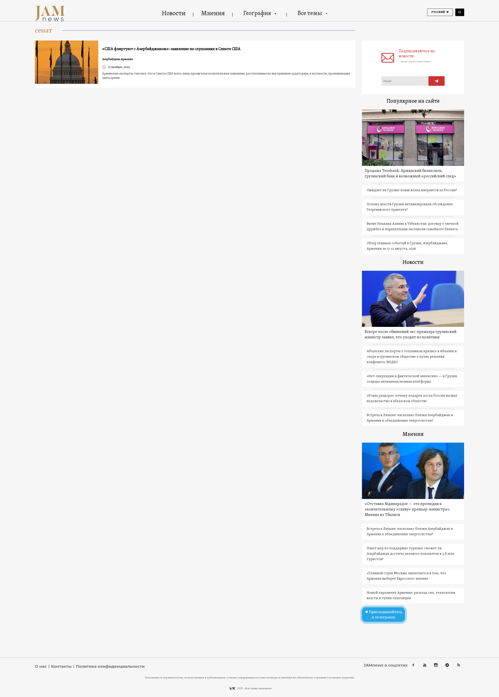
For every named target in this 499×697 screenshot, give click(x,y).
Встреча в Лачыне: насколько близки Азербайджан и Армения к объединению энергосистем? (410, 418)
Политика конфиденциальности (110, 666)
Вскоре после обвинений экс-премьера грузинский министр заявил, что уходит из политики (411, 334)
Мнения (213, 14)
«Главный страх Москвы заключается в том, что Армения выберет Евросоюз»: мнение (406, 576)
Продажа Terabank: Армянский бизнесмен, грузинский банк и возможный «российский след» (410, 173)
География (257, 13)
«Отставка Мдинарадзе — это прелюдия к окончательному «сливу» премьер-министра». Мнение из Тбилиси (407, 509)
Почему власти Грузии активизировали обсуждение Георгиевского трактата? (410, 207)
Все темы (309, 13)
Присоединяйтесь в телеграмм (385, 615)
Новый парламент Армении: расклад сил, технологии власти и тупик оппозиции (411, 596)
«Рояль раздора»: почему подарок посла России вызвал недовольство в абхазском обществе (412, 398)
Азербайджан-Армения (117, 59)
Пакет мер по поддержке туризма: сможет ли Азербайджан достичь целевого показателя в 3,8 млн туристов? (410, 554)
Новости (174, 14)
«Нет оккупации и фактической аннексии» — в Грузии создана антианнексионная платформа (412, 379)
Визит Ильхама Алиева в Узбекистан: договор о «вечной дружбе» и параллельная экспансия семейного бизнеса (412, 227)
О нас (41, 666)
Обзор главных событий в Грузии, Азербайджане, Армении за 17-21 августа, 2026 (407, 246)
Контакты (61, 666)
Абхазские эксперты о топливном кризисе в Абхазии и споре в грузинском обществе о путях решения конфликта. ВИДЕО (412, 356)
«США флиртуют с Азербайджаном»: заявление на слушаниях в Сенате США (171, 49)
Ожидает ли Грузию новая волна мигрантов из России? (412, 190)
